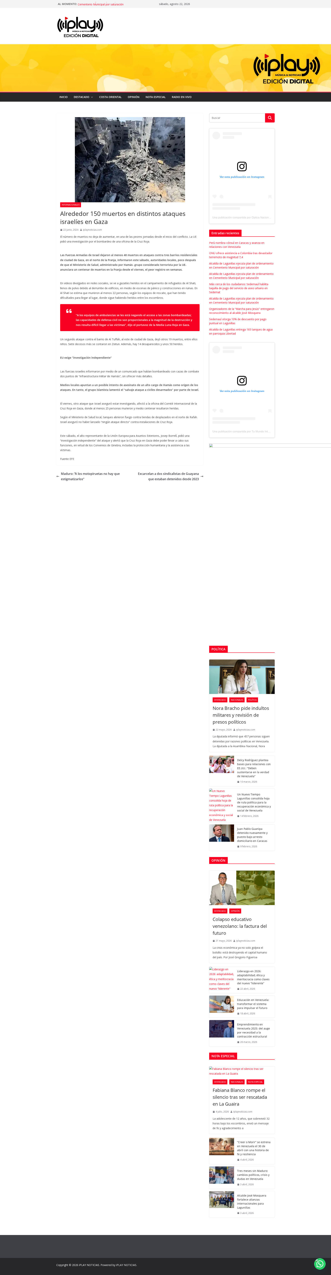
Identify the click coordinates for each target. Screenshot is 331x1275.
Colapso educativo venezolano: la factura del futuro (240, 926)
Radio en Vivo (182, 97)
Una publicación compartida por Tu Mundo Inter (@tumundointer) (252, 431)
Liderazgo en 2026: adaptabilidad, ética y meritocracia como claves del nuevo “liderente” (253, 977)
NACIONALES (237, 700)
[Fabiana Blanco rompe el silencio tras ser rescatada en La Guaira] (242, 1071)
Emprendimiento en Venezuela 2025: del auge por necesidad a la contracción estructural (253, 1030)
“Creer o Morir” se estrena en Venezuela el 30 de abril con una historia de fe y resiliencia (253, 1148)
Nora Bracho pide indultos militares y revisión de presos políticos (241, 715)
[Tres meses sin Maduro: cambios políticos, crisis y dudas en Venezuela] (221, 1177)
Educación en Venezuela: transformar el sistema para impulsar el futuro (253, 1004)
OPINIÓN (133, 97)
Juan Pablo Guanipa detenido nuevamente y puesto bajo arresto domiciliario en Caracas (252, 835)
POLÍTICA (252, 700)
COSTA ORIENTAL (110, 97)
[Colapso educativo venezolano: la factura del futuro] (242, 888)
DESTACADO (81, 97)
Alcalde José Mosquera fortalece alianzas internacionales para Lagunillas (251, 1201)
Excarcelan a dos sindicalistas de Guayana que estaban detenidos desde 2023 (168, 476)
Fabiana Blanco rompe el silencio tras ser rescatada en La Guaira (240, 1097)
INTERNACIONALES (70, 204)
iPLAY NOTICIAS (89, 1265)
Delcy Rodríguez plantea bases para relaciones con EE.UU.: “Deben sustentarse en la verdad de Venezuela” (254, 768)
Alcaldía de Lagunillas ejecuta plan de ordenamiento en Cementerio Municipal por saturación (112, 6)
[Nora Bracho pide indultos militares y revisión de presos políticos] (242, 677)
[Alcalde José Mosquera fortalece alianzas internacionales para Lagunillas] (221, 1204)
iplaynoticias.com (92, 229)
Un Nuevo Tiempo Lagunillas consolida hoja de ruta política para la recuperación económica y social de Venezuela (254, 802)
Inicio (63, 97)
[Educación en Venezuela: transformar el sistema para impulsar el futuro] (221, 1007)
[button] (91, 97)
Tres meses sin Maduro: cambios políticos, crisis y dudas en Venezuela (253, 1175)
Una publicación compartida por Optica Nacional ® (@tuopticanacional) (255, 217)
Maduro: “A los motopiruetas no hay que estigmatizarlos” (90, 476)
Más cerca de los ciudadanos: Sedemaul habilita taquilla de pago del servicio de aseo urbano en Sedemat (238, 288)
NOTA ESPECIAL (156, 97)
